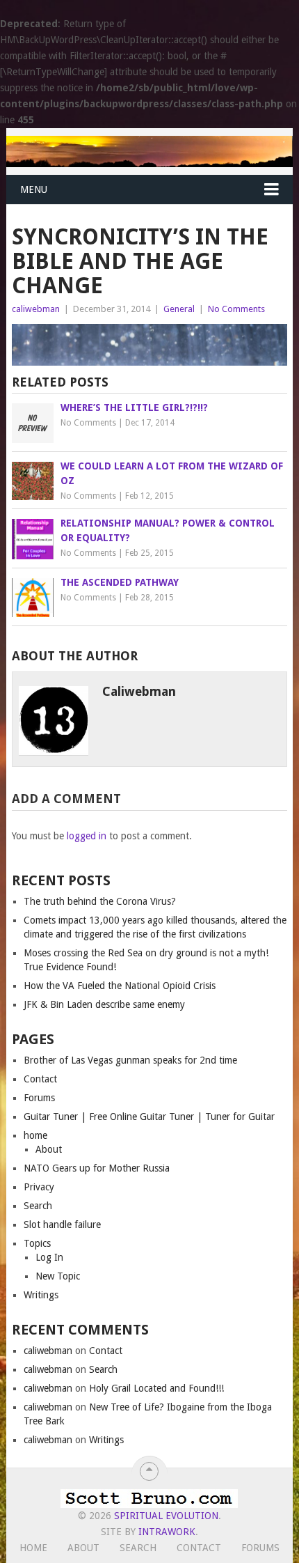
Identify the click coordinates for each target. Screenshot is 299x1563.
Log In (49, 1257)
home (35, 1135)
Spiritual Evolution (166, 1515)
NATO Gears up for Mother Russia (97, 1168)
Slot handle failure (62, 1224)
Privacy (39, 1186)
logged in (86, 835)
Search (38, 1205)
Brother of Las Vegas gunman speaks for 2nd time (130, 1060)
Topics (37, 1243)
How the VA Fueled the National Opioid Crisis (120, 985)
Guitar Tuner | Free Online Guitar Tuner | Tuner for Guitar (149, 1116)
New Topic (57, 1276)
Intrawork (166, 1531)
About (48, 1149)
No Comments (236, 309)
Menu (33, 189)
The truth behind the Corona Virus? (100, 901)
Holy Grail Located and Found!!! (156, 1388)
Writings (41, 1294)
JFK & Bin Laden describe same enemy (104, 1004)
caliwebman (36, 309)
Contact (40, 1078)
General (179, 309)
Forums (39, 1097)
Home (33, 1547)
